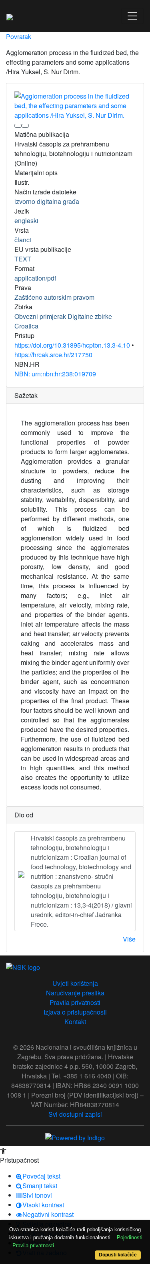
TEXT (22, 258)
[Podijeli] (25, 126)
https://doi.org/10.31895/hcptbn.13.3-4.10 (72, 345)
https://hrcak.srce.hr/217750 (53, 354)
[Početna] (9, 16)
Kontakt (75, 1021)
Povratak (18, 36)
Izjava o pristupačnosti (75, 1012)
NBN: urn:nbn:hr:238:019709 (55, 373)
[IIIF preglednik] (18, 126)
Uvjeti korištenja (75, 983)
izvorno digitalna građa (46, 201)
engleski (26, 220)
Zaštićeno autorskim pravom (54, 297)
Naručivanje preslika (75, 992)
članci (22, 239)
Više (129, 939)
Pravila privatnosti (75, 1002)
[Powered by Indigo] (75, 1136)
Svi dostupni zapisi (75, 1114)
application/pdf (35, 278)
